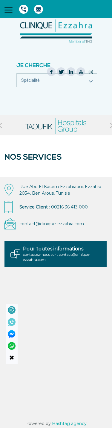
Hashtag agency (69, 423)
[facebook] (51, 71)
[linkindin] (71, 71)
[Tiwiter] (61, 71)
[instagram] (90, 71)
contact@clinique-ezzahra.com (51, 223)
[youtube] (80, 71)
